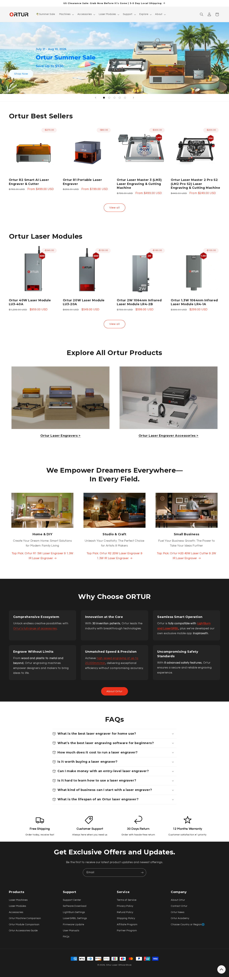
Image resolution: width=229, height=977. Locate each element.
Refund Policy (125, 912)
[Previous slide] (95, 97)
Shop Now (21, 73)
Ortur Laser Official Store (119, 965)
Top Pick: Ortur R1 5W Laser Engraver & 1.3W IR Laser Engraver (42, 556)
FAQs (66, 936)
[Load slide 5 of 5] (125, 97)
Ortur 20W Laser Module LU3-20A (84, 302)
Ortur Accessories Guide (23, 930)
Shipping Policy (126, 918)
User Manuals (71, 930)
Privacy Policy (125, 906)
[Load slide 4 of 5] (120, 97)
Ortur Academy (180, 918)
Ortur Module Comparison (24, 924)
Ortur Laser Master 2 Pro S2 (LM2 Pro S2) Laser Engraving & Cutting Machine (195, 184)
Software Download (75, 906)
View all (114, 207)
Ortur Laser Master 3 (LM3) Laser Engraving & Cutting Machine (139, 184)
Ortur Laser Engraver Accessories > (168, 436)
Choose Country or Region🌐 (188, 924)
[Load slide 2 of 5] (109, 97)
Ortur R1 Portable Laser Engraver (82, 182)
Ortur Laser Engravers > (60, 436)
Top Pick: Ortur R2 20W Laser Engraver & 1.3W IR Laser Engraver (114, 556)
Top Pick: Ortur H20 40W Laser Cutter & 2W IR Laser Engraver (186, 556)
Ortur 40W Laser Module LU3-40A (30, 302)
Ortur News (177, 912)
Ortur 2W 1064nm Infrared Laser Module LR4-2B (139, 302)
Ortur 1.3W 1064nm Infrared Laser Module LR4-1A (194, 302)
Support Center (72, 900)
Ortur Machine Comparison (25, 918)
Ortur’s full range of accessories (35, 628)
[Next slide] (133, 97)
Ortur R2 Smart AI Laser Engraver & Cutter (29, 182)
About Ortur (114, 691)
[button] (66, 14)
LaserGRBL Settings (75, 918)
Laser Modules (17, 906)
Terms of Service (126, 900)
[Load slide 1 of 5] (104, 97)
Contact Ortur (179, 906)
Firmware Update (73, 924)
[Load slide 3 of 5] (114, 97)
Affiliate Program (127, 924)
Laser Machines (18, 900)
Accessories (16, 912)
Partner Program (127, 930)
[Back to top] (221, 969)
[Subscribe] (142, 872)
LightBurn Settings (74, 912)
